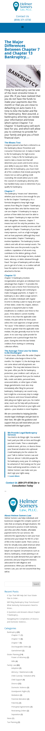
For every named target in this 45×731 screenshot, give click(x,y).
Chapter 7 (15, 643)
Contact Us (22, 16)
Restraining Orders (18, 710)
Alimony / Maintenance (20, 672)
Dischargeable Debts (19, 646)
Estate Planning (13, 654)
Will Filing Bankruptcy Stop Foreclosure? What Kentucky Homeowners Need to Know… (23, 605)
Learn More (14, 476)
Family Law (11, 665)
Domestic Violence (18, 687)
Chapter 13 (15, 639)
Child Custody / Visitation (21, 676)
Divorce (14, 683)
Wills (13, 661)
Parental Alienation (19, 699)
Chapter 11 (15, 635)
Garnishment (16, 650)
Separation (15, 714)
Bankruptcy (11, 632)
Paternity (15, 703)
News (9, 718)
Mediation (15, 695)
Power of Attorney (18, 657)
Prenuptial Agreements (20, 707)
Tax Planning (12, 722)
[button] (22, 27)
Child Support (16, 679)
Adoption (15, 668)
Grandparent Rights (19, 691)
